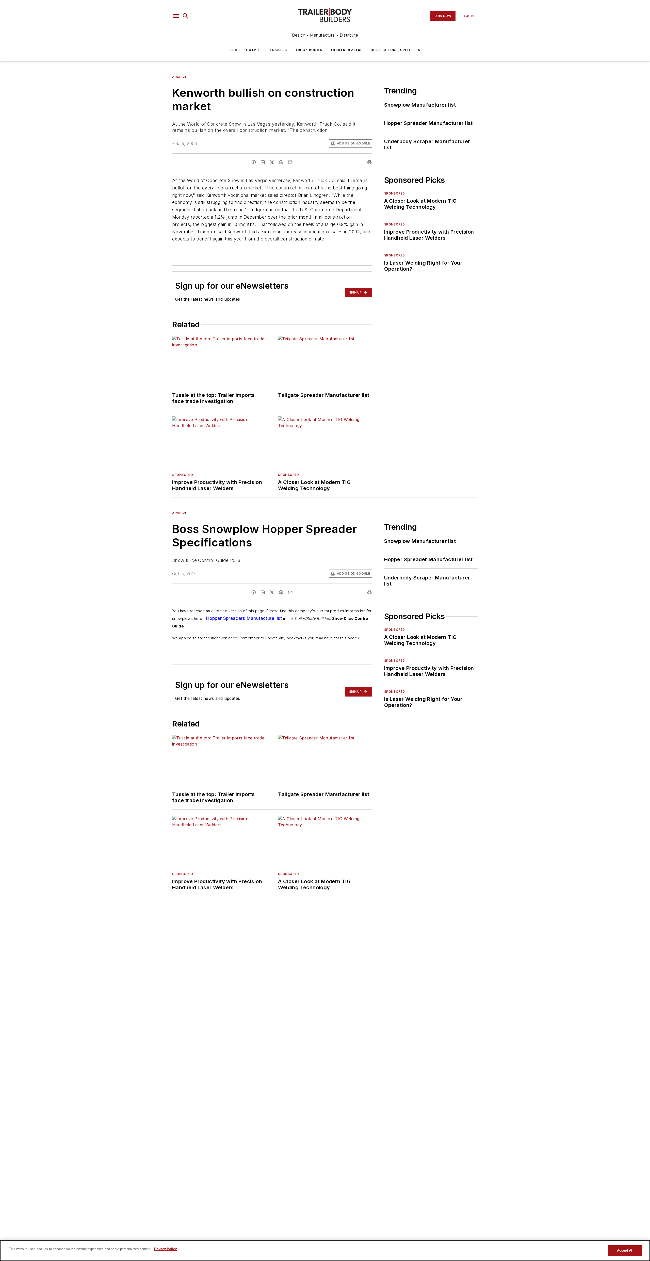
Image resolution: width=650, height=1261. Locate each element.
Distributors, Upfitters (395, 50)
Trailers (278, 50)
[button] (176, 16)
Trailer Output (246, 50)
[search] (185, 16)
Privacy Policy (165, 1249)
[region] (325, 1250)
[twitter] (271, 162)
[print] (369, 162)
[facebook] (253, 162)
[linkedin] (262, 162)
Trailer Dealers (346, 50)
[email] (290, 162)
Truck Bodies (308, 50)
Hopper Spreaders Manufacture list (243, 618)
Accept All (625, 1250)
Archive (179, 77)
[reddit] (281, 162)
